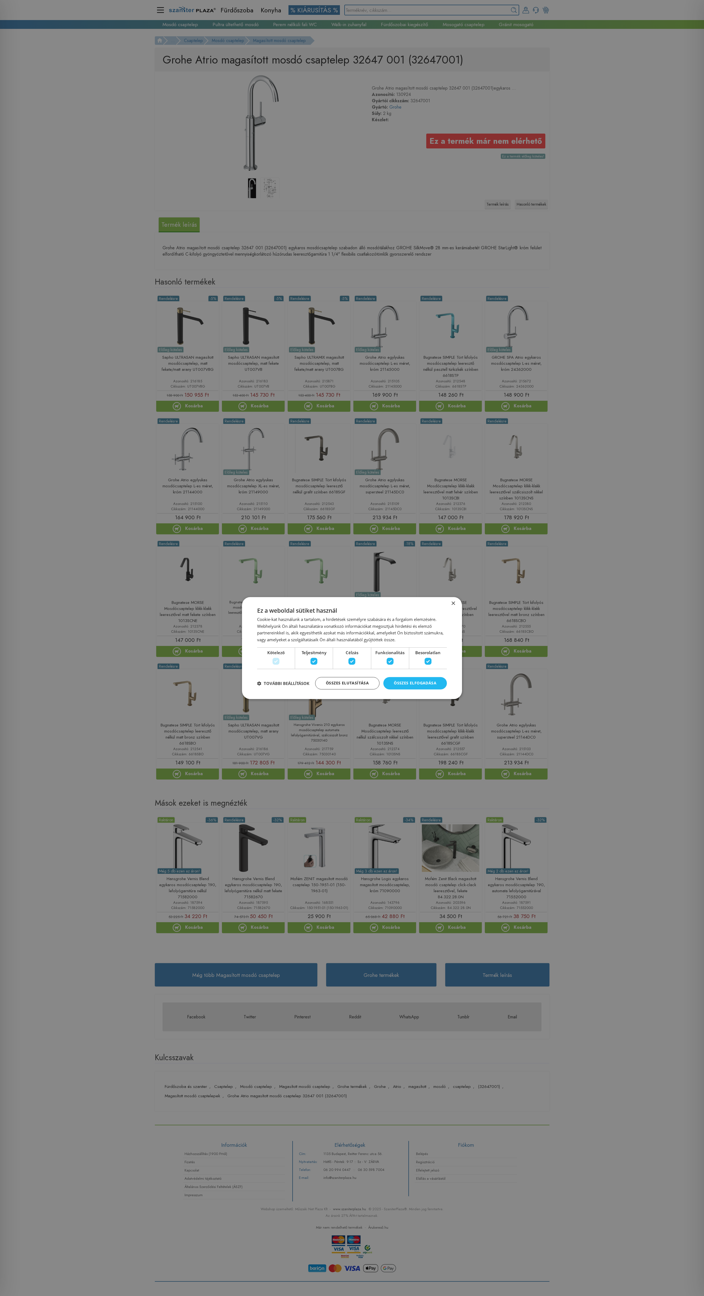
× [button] (453, 603)
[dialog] (352, 648)
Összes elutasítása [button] (347, 683)
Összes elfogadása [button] (415, 683)
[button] (283, 683)
